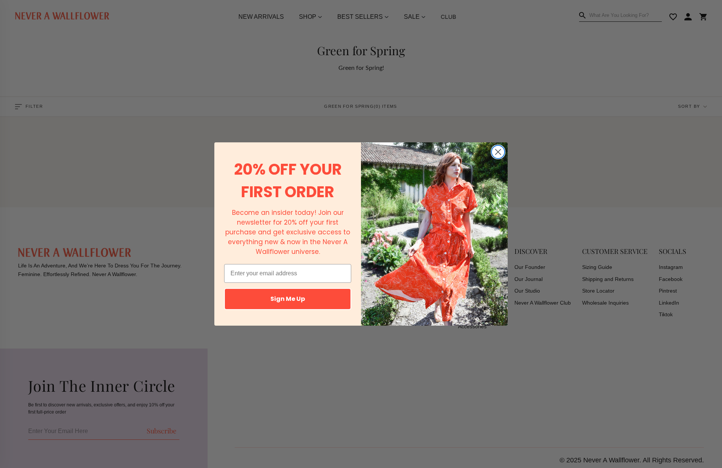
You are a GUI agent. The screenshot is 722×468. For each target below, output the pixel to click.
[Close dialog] (498, 152)
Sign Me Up (287, 298)
